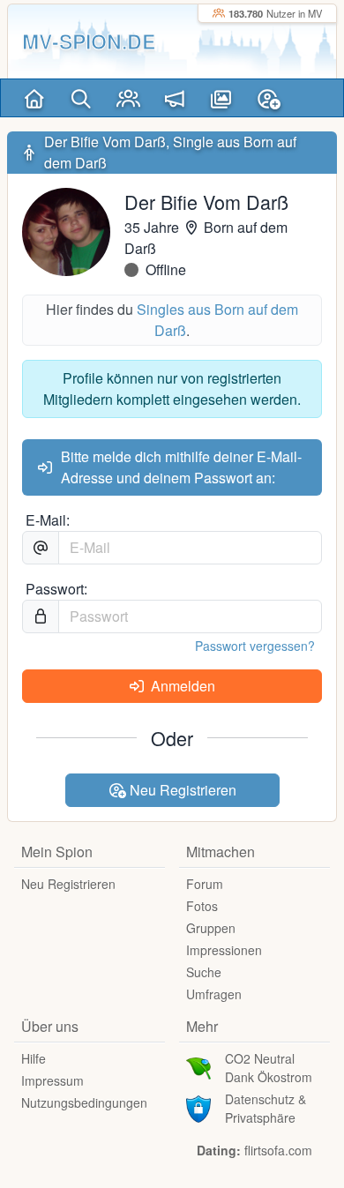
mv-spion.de (88, 41)
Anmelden (181, 686)
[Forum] (175, 98)
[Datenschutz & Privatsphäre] (198, 1107)
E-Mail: (48, 520)
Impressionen (224, 950)
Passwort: (56, 589)
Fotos (202, 906)
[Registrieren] (268, 98)
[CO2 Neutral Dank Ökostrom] (198, 1066)
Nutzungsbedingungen (84, 1102)
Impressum (52, 1080)
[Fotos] (222, 98)
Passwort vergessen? (255, 645)
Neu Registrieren (181, 790)
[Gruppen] (128, 98)
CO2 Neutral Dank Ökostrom (268, 1068)
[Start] (35, 98)
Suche (203, 972)
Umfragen (214, 994)
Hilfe (33, 1058)
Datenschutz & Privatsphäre (265, 1108)
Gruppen (211, 928)
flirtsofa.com (278, 1150)
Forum (204, 884)
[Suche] (81, 98)
